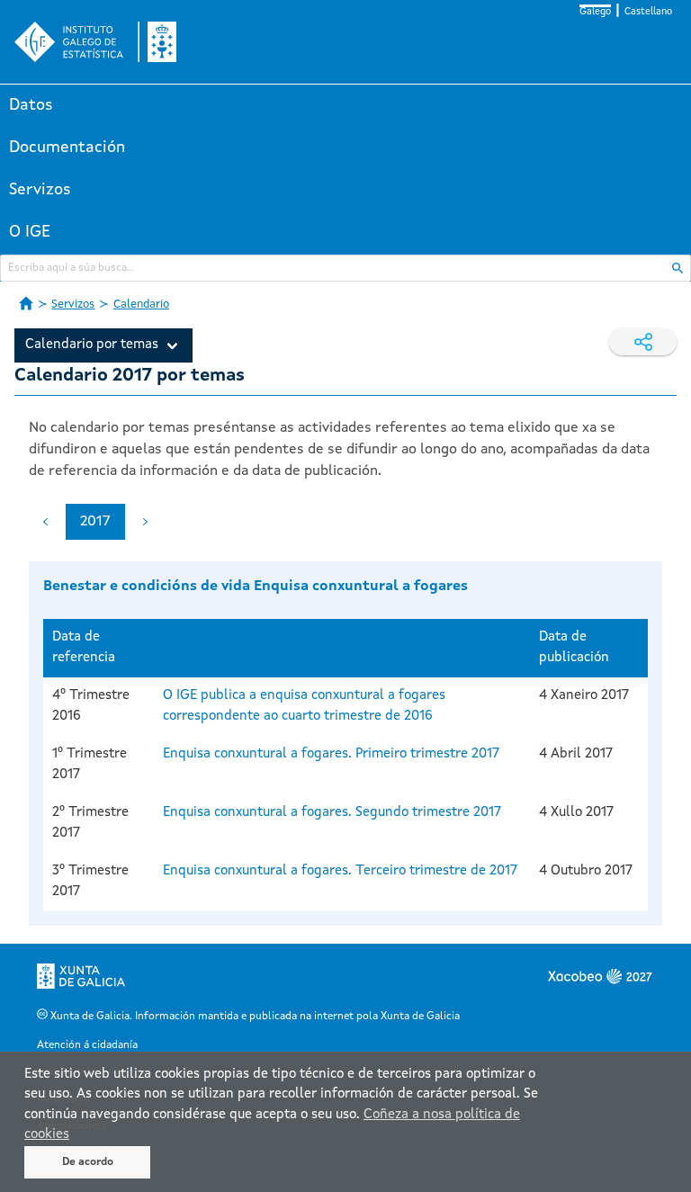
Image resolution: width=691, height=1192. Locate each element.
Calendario (141, 304)
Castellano (648, 12)
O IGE (29, 232)
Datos (31, 105)
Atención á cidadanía (87, 1045)
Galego (595, 12)
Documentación (67, 147)
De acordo (87, 1162)
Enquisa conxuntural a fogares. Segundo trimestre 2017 (332, 813)
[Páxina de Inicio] (26, 303)
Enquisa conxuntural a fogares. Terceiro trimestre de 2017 (340, 871)
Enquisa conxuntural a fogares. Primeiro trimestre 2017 (331, 754)
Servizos (40, 190)
